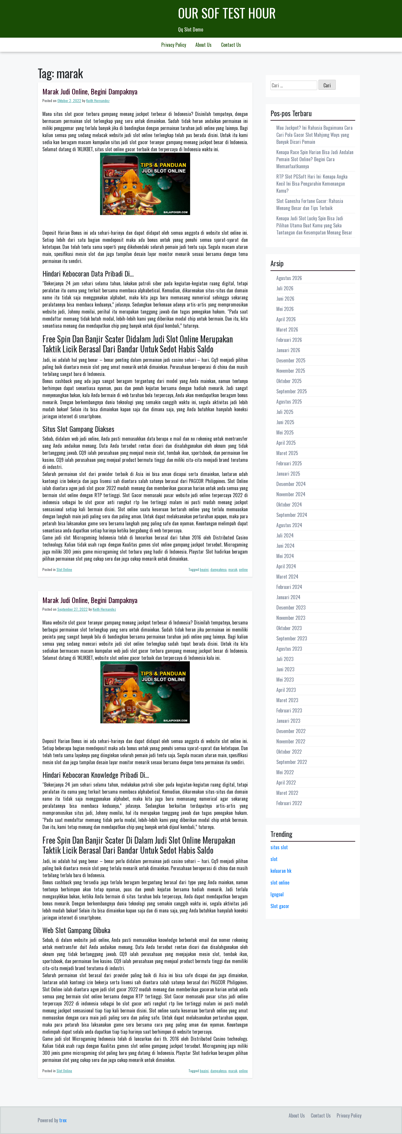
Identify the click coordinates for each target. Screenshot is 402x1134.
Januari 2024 (288, 597)
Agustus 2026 (289, 278)
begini (204, 569)
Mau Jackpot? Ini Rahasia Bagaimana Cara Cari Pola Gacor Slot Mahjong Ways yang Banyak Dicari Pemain (314, 134)
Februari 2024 (289, 586)
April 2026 (286, 319)
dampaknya (218, 569)
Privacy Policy (173, 44)
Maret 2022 (287, 792)
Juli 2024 (285, 535)
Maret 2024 (287, 576)
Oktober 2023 (289, 628)
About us (203, 44)
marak (232, 569)
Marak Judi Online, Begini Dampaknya (89, 91)
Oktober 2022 (289, 751)
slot (274, 858)
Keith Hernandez (97, 100)
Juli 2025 (284, 411)
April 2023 (286, 689)
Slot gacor (279, 906)
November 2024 (290, 494)
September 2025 (291, 391)
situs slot (279, 847)
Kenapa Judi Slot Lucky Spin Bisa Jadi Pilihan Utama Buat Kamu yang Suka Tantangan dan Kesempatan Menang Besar (314, 225)
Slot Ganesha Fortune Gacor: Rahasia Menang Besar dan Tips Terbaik (309, 204)
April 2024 (286, 566)
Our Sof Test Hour (227, 12)
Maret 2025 (287, 453)
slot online (279, 882)
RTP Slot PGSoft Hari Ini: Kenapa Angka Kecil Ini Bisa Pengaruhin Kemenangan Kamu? (312, 183)
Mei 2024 (285, 555)
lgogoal (277, 894)
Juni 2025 (285, 422)
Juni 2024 (285, 545)
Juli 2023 (284, 658)
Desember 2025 (290, 360)
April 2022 (286, 782)
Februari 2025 (289, 463)
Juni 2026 (285, 298)
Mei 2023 (285, 679)
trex (63, 1120)
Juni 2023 (285, 669)
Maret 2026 (287, 329)
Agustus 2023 (289, 648)
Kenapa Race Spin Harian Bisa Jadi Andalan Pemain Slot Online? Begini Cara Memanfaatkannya (314, 159)
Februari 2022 (289, 803)
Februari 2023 (289, 710)
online (243, 569)
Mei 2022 (285, 772)
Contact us (231, 44)
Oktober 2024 (289, 504)
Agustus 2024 (289, 525)
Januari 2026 (288, 350)
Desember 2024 (291, 483)
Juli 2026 (284, 288)
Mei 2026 (285, 308)
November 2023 (290, 617)
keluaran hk (280, 870)
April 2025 (286, 442)
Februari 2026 (289, 339)
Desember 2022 (290, 731)
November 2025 (290, 370)
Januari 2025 (288, 473)
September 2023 (291, 638)
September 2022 (291, 761)
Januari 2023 (288, 720)
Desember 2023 (290, 607)
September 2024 (291, 514)
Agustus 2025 (289, 401)
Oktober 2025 (289, 380)
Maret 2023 (287, 700)
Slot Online (64, 569)
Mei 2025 (285, 432)
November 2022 (290, 741)
